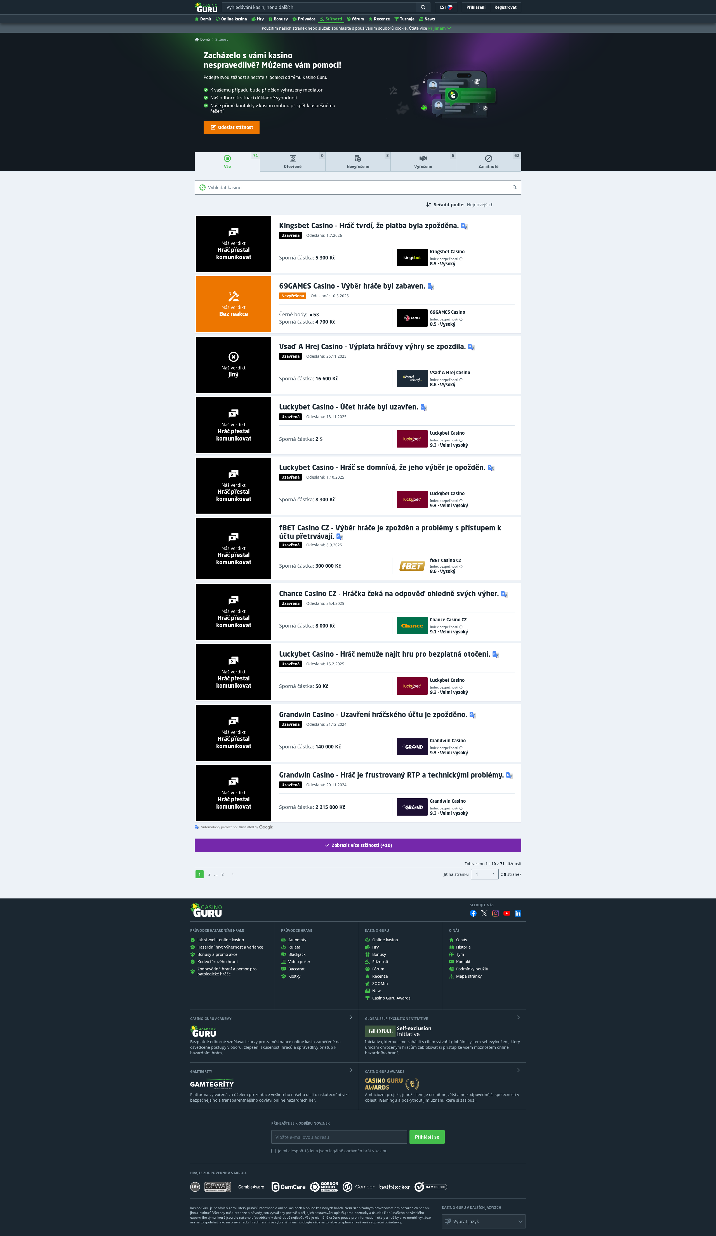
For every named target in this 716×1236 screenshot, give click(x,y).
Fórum (358, 19)
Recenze (382, 19)
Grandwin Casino (448, 740)
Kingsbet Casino (447, 251)
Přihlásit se (427, 1137)
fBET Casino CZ (445, 560)
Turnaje (407, 19)
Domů (205, 19)
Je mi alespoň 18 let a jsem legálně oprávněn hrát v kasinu (333, 1150)
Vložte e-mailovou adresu (296, 1133)
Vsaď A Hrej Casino (450, 372)
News (430, 19)
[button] (465, 225)
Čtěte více (418, 28)
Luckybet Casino (447, 433)
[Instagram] (495, 913)
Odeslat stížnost (235, 127)
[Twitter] (484, 913)
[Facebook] (473, 913)
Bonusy (281, 19)
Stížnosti (334, 19)
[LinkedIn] (518, 913)
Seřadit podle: (449, 205)
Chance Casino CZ (448, 619)
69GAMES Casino (447, 312)
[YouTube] (506, 913)
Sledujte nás (482, 905)
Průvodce (306, 19)
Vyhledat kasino (225, 187)
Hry (260, 19)
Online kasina (234, 19)
